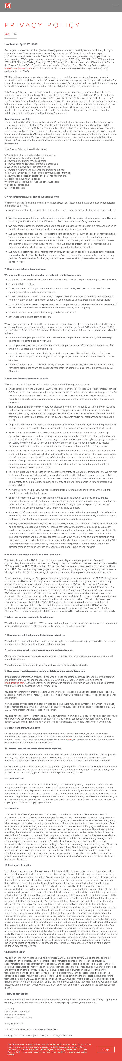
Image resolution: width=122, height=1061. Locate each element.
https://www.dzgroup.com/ (18, 68)
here (69, 739)
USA (6, 33)
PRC (14, 33)
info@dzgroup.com (14, 682)
